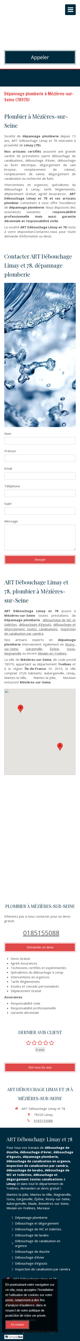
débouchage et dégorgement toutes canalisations (40, 626)
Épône (54, 649)
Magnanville (12, 653)
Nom (7, 433)
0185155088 (41, 932)
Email (8, 468)
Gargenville (34, 649)
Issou (71, 649)
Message (11, 521)
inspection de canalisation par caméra (40, 631)
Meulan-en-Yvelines (52, 653)
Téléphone (12, 486)
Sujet (8, 503)
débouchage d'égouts (35, 624)
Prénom (10, 451)
